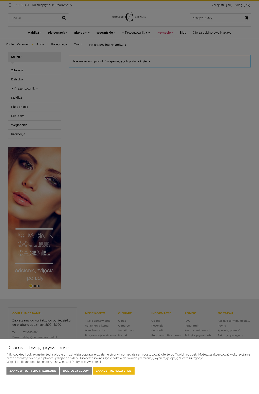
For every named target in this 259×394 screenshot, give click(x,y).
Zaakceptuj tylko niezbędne (33, 370)
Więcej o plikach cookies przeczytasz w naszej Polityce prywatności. (54, 362)
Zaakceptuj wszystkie (114, 370)
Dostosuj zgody (76, 370)
